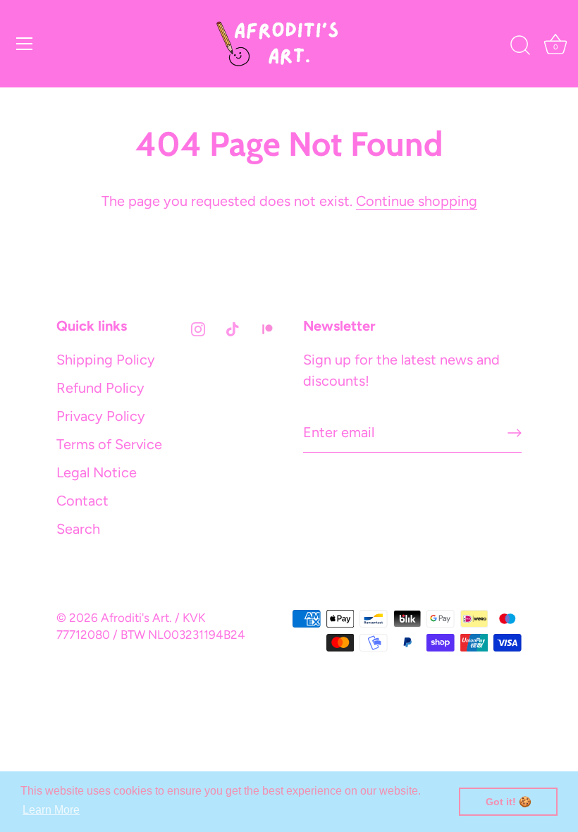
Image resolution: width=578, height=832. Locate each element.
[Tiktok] (233, 327)
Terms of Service (109, 444)
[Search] (520, 45)
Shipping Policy (105, 359)
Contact (82, 500)
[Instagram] (198, 327)
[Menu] (24, 43)
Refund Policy (100, 387)
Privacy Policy (100, 416)
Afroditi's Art (135, 618)
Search (78, 528)
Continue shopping (416, 200)
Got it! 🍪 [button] (508, 801)
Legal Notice (96, 472)
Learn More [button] (51, 810)
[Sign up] (515, 433)
